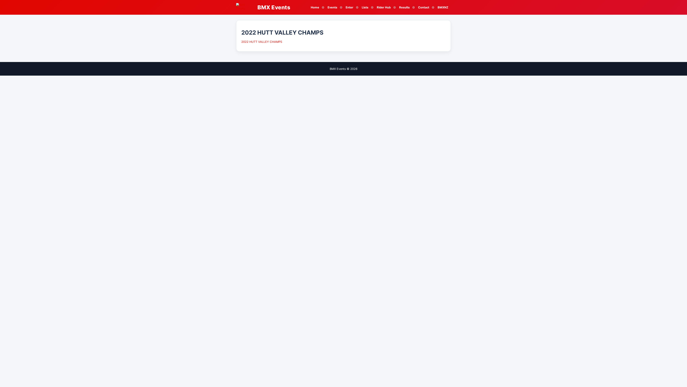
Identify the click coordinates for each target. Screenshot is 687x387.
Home (315, 7)
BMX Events (273, 7)
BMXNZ (443, 7)
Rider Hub (384, 7)
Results (404, 7)
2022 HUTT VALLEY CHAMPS (261, 42)
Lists (365, 7)
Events (332, 7)
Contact (423, 7)
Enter (349, 7)
